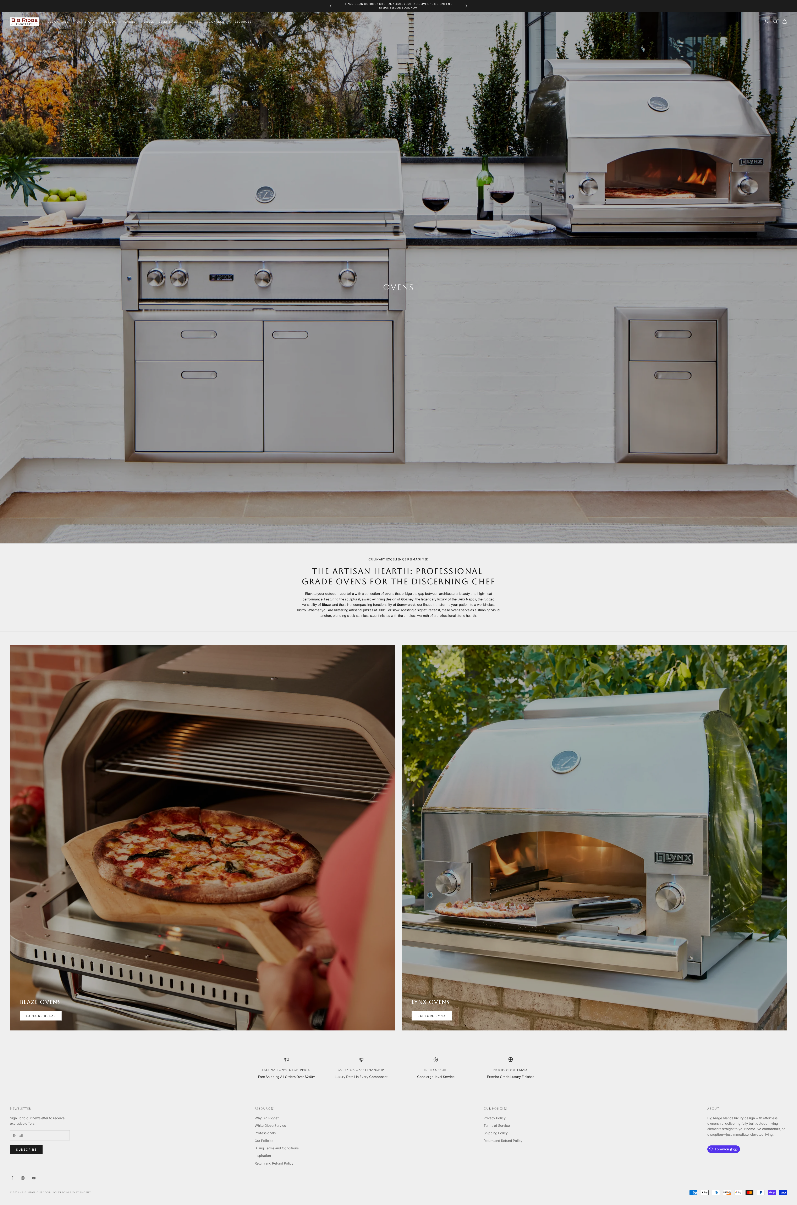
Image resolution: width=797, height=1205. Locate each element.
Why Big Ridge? (267, 1118)
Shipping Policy (496, 1133)
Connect (216, 21)
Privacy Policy (495, 1118)
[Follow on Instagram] (23, 1178)
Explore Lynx (432, 1016)
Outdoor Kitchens (119, 21)
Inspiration (263, 1156)
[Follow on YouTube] (34, 1178)
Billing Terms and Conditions (277, 1148)
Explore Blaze (41, 1016)
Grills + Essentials (160, 21)
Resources (242, 21)
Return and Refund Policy (274, 1163)
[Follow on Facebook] (12, 1178)
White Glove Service (270, 1125)
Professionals (265, 1133)
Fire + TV (193, 21)
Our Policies (264, 1141)
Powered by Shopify (76, 1192)
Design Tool (57, 21)
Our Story (86, 21)
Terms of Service (497, 1125)
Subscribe (26, 1149)
